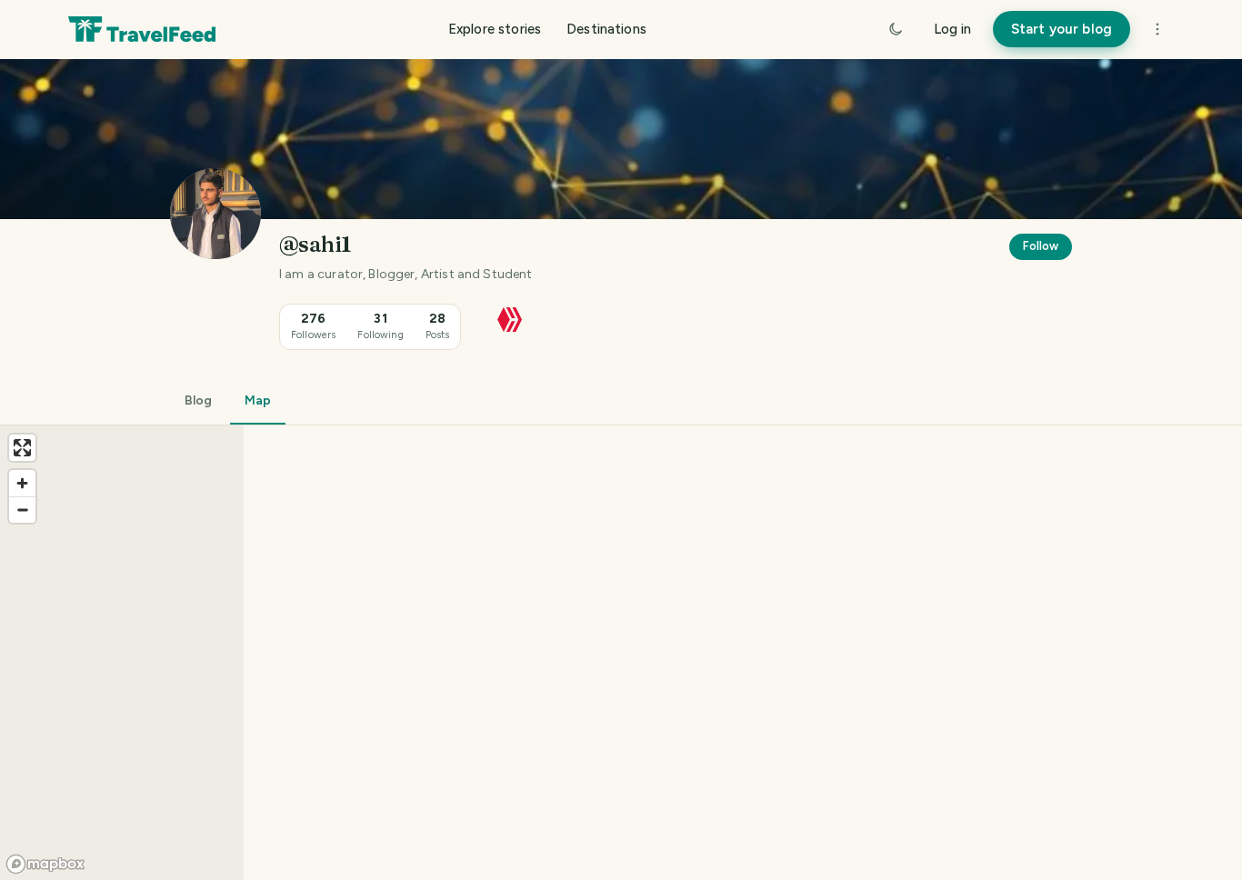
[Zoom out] (22, 509)
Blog (198, 400)
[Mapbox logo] (45, 864)
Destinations (606, 29)
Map (258, 400)
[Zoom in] (22, 483)
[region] (621, 652)
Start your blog (1061, 29)
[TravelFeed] (141, 29)
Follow (1040, 246)
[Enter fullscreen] (22, 448)
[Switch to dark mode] (895, 29)
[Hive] (509, 317)
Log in (952, 29)
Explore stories (494, 29)
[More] (1157, 29)
